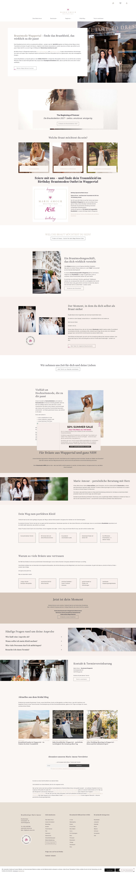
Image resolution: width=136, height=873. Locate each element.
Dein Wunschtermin (128, 870)
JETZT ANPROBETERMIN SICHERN (80, 446)
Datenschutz (21, 871)
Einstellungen (110, 870)
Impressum (15, 871)
